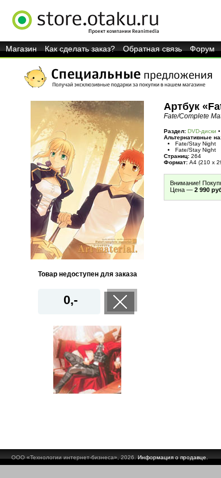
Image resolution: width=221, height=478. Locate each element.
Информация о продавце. (173, 457)
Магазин (21, 48)
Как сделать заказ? (80, 48)
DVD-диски (202, 131)
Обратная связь (152, 48)
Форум (202, 48)
